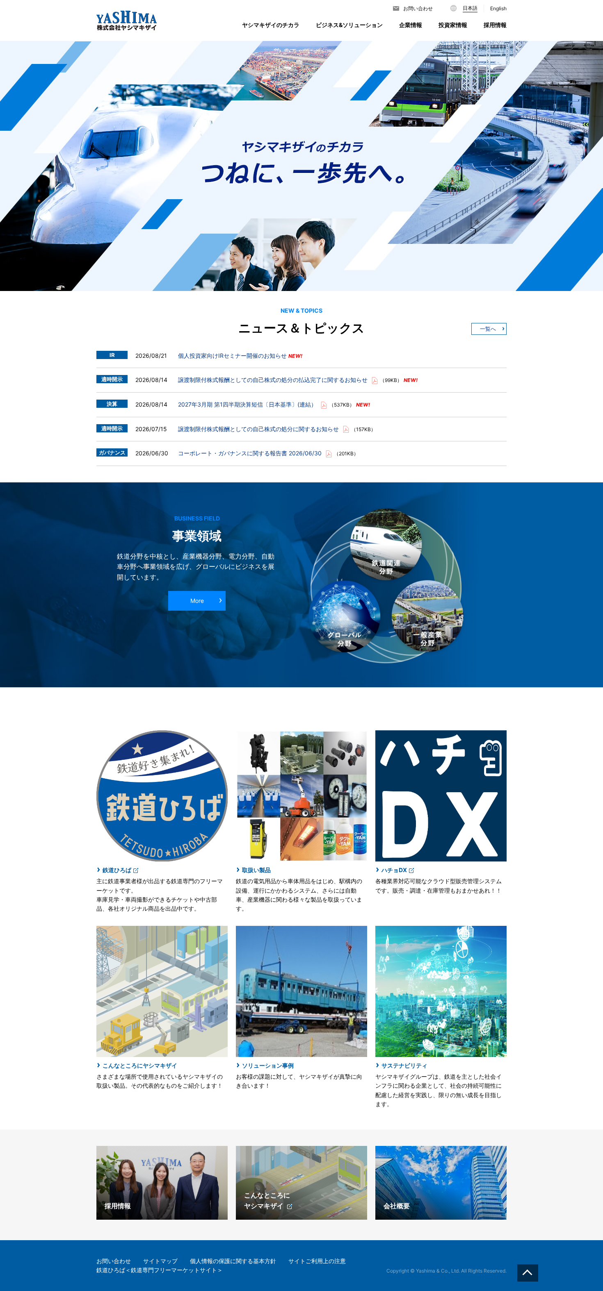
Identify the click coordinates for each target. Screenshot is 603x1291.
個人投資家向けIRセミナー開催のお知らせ (233, 355)
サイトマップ (160, 1260)
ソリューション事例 (268, 1065)
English (498, 8)
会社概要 (397, 1206)
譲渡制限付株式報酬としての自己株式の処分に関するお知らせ (259, 428)
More (197, 600)
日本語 (470, 8)
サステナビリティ (404, 1065)
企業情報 (410, 24)
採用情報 (118, 1206)
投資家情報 (453, 24)
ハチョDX (394, 869)
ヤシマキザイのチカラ (270, 24)
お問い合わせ (418, 8)
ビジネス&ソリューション (349, 24)
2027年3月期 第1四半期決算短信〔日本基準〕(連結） (248, 404)
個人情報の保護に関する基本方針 (233, 1260)
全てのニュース (489, 329)
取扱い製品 (256, 869)
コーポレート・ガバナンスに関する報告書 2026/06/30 (250, 453)
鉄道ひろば (117, 869)
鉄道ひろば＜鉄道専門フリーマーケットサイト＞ (159, 1269)
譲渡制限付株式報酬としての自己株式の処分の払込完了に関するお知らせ (273, 379)
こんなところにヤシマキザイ (140, 1065)
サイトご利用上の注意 (317, 1260)
